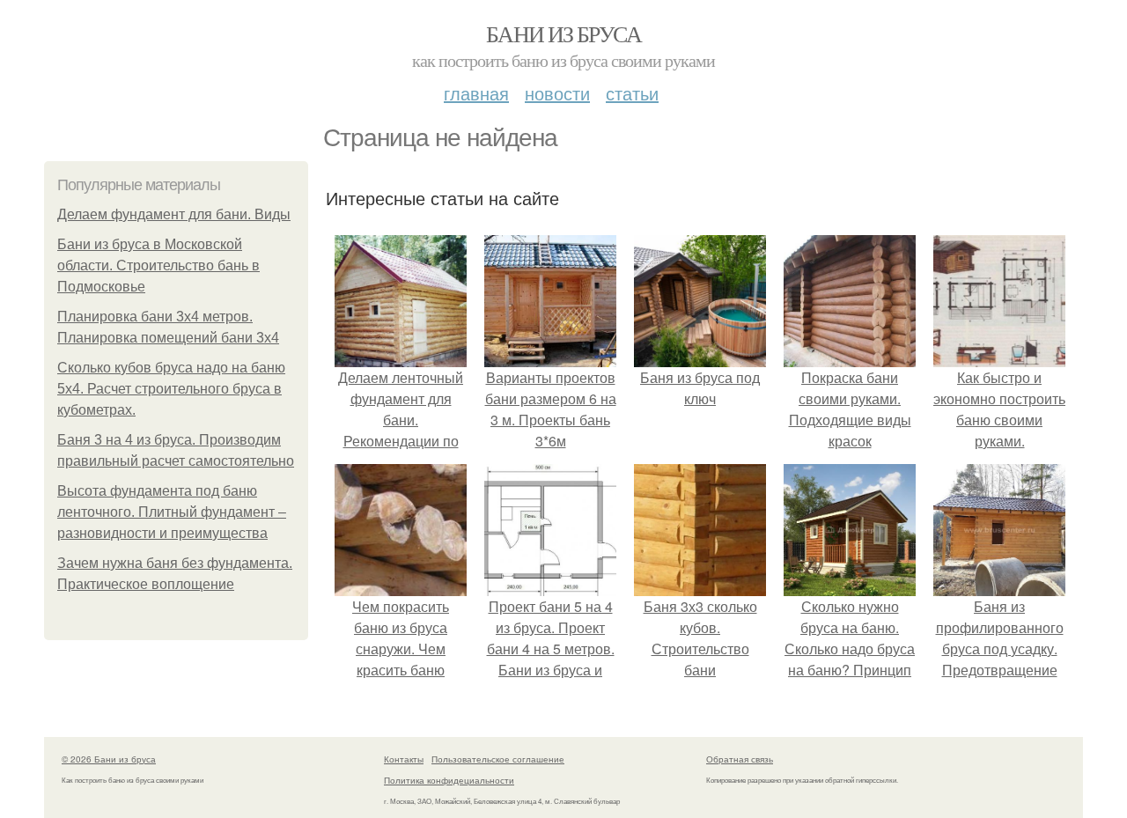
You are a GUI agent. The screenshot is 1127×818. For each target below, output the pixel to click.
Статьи (632, 93)
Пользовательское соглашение (497, 759)
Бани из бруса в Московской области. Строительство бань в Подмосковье (158, 265)
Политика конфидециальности (449, 780)
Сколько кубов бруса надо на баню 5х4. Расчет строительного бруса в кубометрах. (171, 388)
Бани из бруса (563, 33)
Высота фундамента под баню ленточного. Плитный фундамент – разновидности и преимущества (171, 512)
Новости (557, 93)
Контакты (404, 759)
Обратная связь (739, 759)
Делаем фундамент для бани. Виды (174, 214)
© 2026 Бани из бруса (109, 759)
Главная (476, 93)
